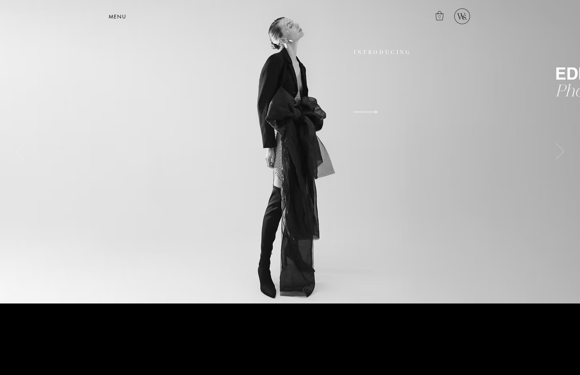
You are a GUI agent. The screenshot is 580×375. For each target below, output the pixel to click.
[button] (117, 16)
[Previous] (20, 151)
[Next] (560, 151)
